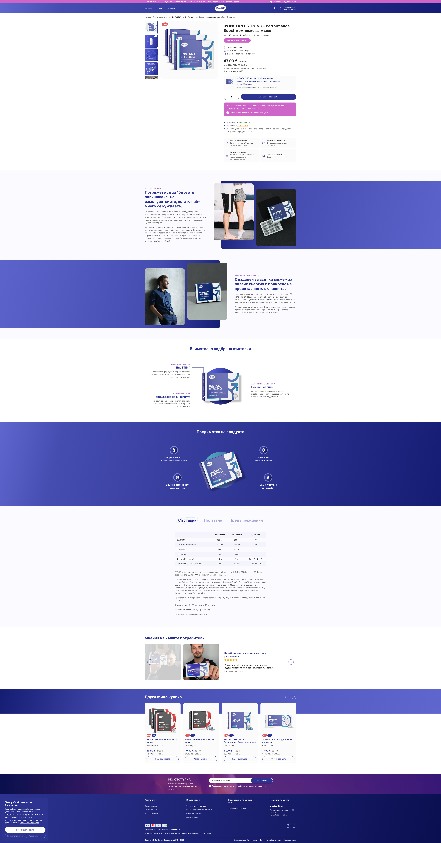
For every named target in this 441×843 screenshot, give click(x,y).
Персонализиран (35, 836)
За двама (171, 8)
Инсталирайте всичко (25, 830)
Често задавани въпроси (196, 806)
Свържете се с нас (152, 810)
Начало (148, 17)
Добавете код (285, 1)
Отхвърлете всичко (15, 836)
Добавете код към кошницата (249, 112)
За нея (159, 8)
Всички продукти (160, 17)
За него (148, 8)
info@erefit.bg (276, 806)
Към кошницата (162, 759)
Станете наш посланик (237, 808)
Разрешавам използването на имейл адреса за (239, 786)
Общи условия (192, 817)
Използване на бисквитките (245, 840)
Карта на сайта (290, 840)
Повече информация (29, 823)
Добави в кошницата (268, 97)
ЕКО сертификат (151, 813)
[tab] (187, 520)
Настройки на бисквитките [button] (270, 840)
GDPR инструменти (194, 813)
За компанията (151, 806)
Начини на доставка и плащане (199, 810)
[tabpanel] (220, 574)
